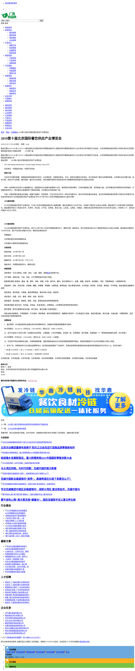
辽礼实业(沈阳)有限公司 (14, 620)
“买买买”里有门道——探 (15, 518)
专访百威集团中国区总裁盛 (15, 572)
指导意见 (12, 83)
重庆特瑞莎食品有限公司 (14, 623)
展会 (7, 132)
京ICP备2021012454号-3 (31, 637)
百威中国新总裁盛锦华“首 (14, 569)
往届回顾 (12, 71)
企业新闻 (12, 40)
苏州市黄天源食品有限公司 (15, 618)
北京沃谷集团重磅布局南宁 (15, 549)
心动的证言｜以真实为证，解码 (17, 551)
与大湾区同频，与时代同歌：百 (17, 567)
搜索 (41, 20)
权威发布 (8, 76)
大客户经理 (11, 652)
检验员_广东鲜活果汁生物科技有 (17, 582)
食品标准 (12, 78)
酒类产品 (12, 45)
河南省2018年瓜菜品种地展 (16, 523)
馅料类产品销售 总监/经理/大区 (16, 592)
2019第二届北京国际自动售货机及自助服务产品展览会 (28, 424)
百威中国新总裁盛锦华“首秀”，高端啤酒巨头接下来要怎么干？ (36, 478)
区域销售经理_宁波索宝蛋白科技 (17, 600)
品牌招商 (12, 63)
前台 (67, 652)
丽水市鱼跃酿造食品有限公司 (16, 631)
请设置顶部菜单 (11, 3)
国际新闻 (12, 35)
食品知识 (8, 86)
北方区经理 (60, 652)
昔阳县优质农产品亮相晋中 (16, 516)
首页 (2, 132)
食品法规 (12, 81)
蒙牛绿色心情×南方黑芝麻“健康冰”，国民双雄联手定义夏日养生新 (38, 499)
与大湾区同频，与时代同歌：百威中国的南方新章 (29, 468)
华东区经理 (50, 652)
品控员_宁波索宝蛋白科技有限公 (17, 602)
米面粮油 (12, 50)
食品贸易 (8, 55)
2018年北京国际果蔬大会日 (16, 526)
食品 (48, 273)
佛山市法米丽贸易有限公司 (15, 633)
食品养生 (12, 93)
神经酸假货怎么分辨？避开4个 (16, 556)
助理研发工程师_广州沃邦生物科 (17, 587)
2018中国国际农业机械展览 (15, 513)
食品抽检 (12, 38)
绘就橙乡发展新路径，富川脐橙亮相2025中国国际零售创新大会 (36, 458)
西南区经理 (30, 652)
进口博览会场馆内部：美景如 (17, 533)
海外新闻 (8, 110)
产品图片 (8, 98)
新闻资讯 (8, 30)
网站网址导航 (84, 642)
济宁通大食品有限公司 (13, 613)
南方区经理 (40, 652)
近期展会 (12, 68)
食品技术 (12, 91)
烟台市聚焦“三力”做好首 (15, 521)
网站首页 (8, 27)
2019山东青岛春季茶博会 (17, 429)
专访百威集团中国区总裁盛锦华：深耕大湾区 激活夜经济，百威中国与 (40, 489)
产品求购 (12, 60)
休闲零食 (12, 48)
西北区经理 (20, 652)
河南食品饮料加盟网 (14, 637)
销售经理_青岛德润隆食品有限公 (17, 595)
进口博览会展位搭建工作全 (16, 528)
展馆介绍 (12, 73)
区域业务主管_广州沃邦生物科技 (17, 590)
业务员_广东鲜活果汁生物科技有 (17, 585)
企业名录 (8, 96)
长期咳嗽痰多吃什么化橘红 (15, 554)
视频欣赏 (8, 101)
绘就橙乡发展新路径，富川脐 (16, 564)
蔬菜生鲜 (12, 53)
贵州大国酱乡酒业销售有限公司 (17, 628)
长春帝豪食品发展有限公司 (15, 626)
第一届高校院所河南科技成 (16, 531)
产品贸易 (8, 120)
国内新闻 (12, 32)
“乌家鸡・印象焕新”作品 (14, 559)
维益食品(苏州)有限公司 (14, 615)
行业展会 (8, 65)
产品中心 (8, 43)
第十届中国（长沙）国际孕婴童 (18, 536)
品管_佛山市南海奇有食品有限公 (17, 597)
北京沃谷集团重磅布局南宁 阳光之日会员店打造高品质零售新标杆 (38, 447)
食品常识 (12, 88)
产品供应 (12, 58)
